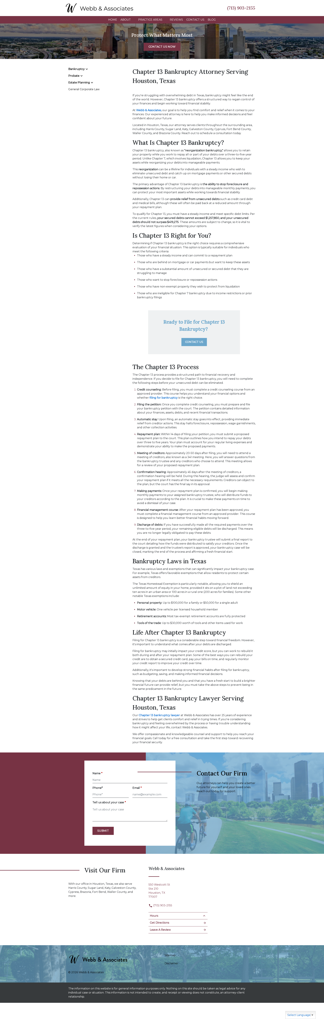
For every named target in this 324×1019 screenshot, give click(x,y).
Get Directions (159, 922)
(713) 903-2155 (162, 905)
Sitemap (170, 955)
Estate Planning (79, 82)
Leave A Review (160, 929)
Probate (73, 75)
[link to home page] (99, 7)
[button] (133, 20)
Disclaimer (171, 963)
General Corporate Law (84, 89)
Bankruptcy (76, 69)
